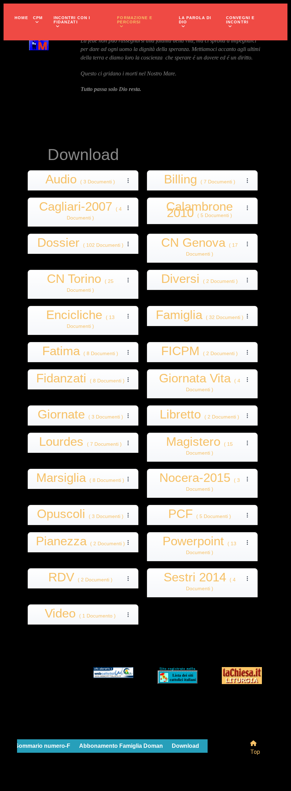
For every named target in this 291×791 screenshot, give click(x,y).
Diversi (199, 279)
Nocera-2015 (199, 483)
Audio (80, 180)
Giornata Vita (199, 383)
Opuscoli (80, 515)
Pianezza (80, 542)
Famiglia (199, 316)
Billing (199, 180)
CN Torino (80, 284)
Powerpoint (199, 546)
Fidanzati (80, 379)
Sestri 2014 (200, 582)
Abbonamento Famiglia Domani (121, 746)
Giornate (80, 415)
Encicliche (80, 320)
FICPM (199, 352)
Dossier (80, 243)
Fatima (80, 352)
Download (185, 746)
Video (80, 614)
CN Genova (199, 248)
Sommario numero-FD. (45, 746)
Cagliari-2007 (80, 212)
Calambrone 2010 (199, 210)
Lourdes (80, 442)
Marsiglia (80, 478)
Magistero (199, 447)
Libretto (199, 415)
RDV (80, 578)
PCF (199, 515)
